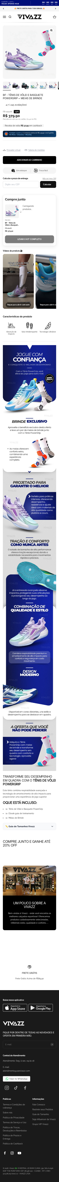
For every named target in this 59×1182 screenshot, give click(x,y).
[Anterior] (3, 8)
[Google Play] (40, 1011)
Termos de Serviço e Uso (14, 1122)
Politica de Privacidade (13, 1117)
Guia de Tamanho (40, 1114)
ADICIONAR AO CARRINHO (29, 160)
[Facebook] (25, 1088)
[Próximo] (55, 8)
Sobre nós (7, 1112)
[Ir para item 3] (25, 86)
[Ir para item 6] (53, 86)
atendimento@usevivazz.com (16, 1071)
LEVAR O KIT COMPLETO (29, 239)
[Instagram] (7, 1088)
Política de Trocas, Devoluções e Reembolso (15, 1129)
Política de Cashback (13, 1144)
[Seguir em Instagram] (12, 1153)
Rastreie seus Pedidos (42, 1109)
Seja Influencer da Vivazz (44, 1119)
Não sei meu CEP (49, 179)
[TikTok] (16, 1088)
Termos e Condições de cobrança (14, 1106)
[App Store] (15, 1011)
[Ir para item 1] (7, 86)
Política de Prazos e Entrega (12, 1137)
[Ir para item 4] (34, 86)
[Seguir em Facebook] (5, 1153)
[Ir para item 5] (44, 86)
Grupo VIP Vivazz (40, 1124)
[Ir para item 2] (16, 86)
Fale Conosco (38, 1104)
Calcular (47, 184)
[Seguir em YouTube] (19, 1153)
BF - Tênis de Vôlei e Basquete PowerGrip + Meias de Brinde (12, 224)
